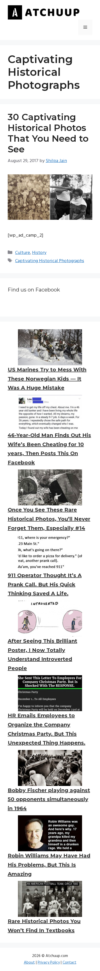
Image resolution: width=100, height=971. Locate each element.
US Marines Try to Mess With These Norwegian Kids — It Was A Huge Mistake (47, 379)
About (29, 963)
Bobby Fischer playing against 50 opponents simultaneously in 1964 (49, 799)
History (39, 253)
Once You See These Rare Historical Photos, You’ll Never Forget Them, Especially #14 (49, 519)
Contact (69, 963)
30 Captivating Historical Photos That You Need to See (48, 133)
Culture (22, 253)
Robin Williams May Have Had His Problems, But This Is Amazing (49, 865)
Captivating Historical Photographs (49, 261)
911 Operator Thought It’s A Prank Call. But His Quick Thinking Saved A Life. (45, 584)
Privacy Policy (49, 963)
